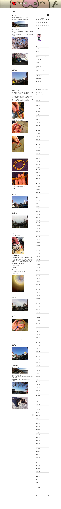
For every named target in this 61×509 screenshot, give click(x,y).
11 (42, 22)
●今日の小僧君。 (38, 62)
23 (38, 25)
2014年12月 (37, 317)
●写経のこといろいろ (39, 70)
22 (36, 25)
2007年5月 (37, 459)
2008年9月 (37, 434)
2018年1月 (37, 259)
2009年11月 (37, 412)
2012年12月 (37, 354)
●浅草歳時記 (37, 78)
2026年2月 (37, 108)
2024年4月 (37, 142)
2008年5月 (37, 440)
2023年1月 (37, 166)
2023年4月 (37, 161)
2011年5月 (37, 384)
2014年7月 (37, 325)
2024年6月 (37, 139)
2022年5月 (37, 178)
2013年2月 (37, 351)
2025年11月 (37, 113)
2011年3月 (37, 387)
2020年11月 (37, 206)
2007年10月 (37, 451)
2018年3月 (37, 256)
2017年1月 (37, 278)
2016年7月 (37, 287)
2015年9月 (37, 303)
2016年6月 (37, 289)
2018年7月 (37, 250)
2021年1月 (37, 203)
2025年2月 (37, 127)
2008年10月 (37, 432)
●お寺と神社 (40, 56)
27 (46, 25)
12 (44, 22)
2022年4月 (37, 180)
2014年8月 (37, 323)
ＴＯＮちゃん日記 (24, 3)
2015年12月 (37, 298)
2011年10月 (37, 376)
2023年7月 (37, 156)
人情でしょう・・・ (17, 233)
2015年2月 (37, 314)
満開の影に (14, 15)
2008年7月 (37, 437)
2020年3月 (37, 219)
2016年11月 (37, 281)
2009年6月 (37, 420)
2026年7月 (37, 100)
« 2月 (38, 28)
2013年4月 (37, 348)
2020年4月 (37, 217)
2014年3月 (37, 331)
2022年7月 (37, 175)
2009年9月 (37, 415)
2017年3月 (37, 275)
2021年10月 (37, 189)
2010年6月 (37, 401)
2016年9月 (37, 284)
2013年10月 (37, 339)
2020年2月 (37, 220)
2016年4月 (37, 292)
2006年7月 (37, 474)
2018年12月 (37, 242)
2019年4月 (37, 236)
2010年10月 (37, 395)
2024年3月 (37, 144)
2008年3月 (37, 443)
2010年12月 (37, 392)
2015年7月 (37, 306)
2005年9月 (37, 479)
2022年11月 (37, 169)
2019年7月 (37, 231)
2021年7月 (37, 194)
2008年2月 (37, 445)
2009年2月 (37, 426)
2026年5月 (37, 103)
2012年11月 (37, 356)
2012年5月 (37, 365)
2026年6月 (37, 102)
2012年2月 (37, 370)
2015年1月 (37, 315)
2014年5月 (37, 328)
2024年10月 (37, 133)
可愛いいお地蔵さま (38, 92)
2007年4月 (37, 460)
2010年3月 (37, 406)
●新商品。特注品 (38, 75)
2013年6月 (37, 345)
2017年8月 (37, 267)
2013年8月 (37, 342)
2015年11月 (37, 300)
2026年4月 (37, 105)
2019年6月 (37, 233)
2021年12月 (37, 186)
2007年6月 (37, 457)
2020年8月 (37, 211)
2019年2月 (37, 239)
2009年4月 (37, 423)
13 (46, 22)
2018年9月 (37, 247)
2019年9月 (37, 228)
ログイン (37, 484)
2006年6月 (37, 476)
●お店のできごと (38, 57)
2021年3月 (37, 200)
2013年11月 (37, 337)
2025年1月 (37, 128)
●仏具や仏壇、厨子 (42, 66)
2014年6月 (37, 326)
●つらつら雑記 (38, 59)
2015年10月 (37, 301)
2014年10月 (37, 320)
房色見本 (37, 94)
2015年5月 (37, 309)
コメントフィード (38, 487)
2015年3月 (37, 312)
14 (48, 22)
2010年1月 (37, 409)
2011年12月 (37, 373)
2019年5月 (37, 234)
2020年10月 (37, 208)
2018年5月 (37, 253)
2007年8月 (37, 454)
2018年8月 (37, 248)
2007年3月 (37, 462)
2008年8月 (37, 435)
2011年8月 (37, 379)
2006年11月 (37, 468)
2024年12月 (37, 130)
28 (48, 25)
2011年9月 (37, 378)
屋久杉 (13, 317)
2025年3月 (37, 125)
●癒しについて (38, 81)
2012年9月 (37, 359)
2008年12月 (37, 429)
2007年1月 (37, 465)
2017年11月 (37, 262)
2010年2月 (37, 407)
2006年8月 (37, 473)
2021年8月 (37, 192)
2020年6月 (37, 214)
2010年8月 (37, 398)
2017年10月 (37, 264)
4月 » (46, 28)
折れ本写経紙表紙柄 (38, 89)
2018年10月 (37, 245)
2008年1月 (37, 446)
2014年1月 (37, 334)
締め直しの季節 (15, 90)
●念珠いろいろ (38, 73)
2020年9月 (37, 209)
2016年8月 (37, 286)
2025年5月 (37, 122)
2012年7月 (37, 362)
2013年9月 (37, 340)
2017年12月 (37, 261)
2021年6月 (37, 195)
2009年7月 (37, 418)
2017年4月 (37, 273)
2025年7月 (37, 119)
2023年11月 (37, 150)
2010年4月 (37, 404)
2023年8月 (37, 155)
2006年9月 (37, 471)
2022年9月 (37, 172)
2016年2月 (37, 295)
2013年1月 (37, 353)
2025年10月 (37, 114)
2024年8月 (37, 136)
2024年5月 (37, 141)
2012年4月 (37, 367)
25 (42, 25)
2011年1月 (37, 390)
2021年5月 (37, 197)
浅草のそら (14, 70)
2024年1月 (37, 147)
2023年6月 (37, 158)
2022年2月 (37, 183)
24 (40, 25)
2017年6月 (37, 270)
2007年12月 (37, 448)
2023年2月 (37, 164)
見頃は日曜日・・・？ (17, 365)
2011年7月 (37, 381)
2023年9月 (37, 153)
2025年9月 (37, 116)
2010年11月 (37, 393)
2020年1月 (37, 222)
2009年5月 (37, 421)
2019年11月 (37, 225)
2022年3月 (37, 181)
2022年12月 (37, 167)
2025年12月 (37, 111)
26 (44, 25)
